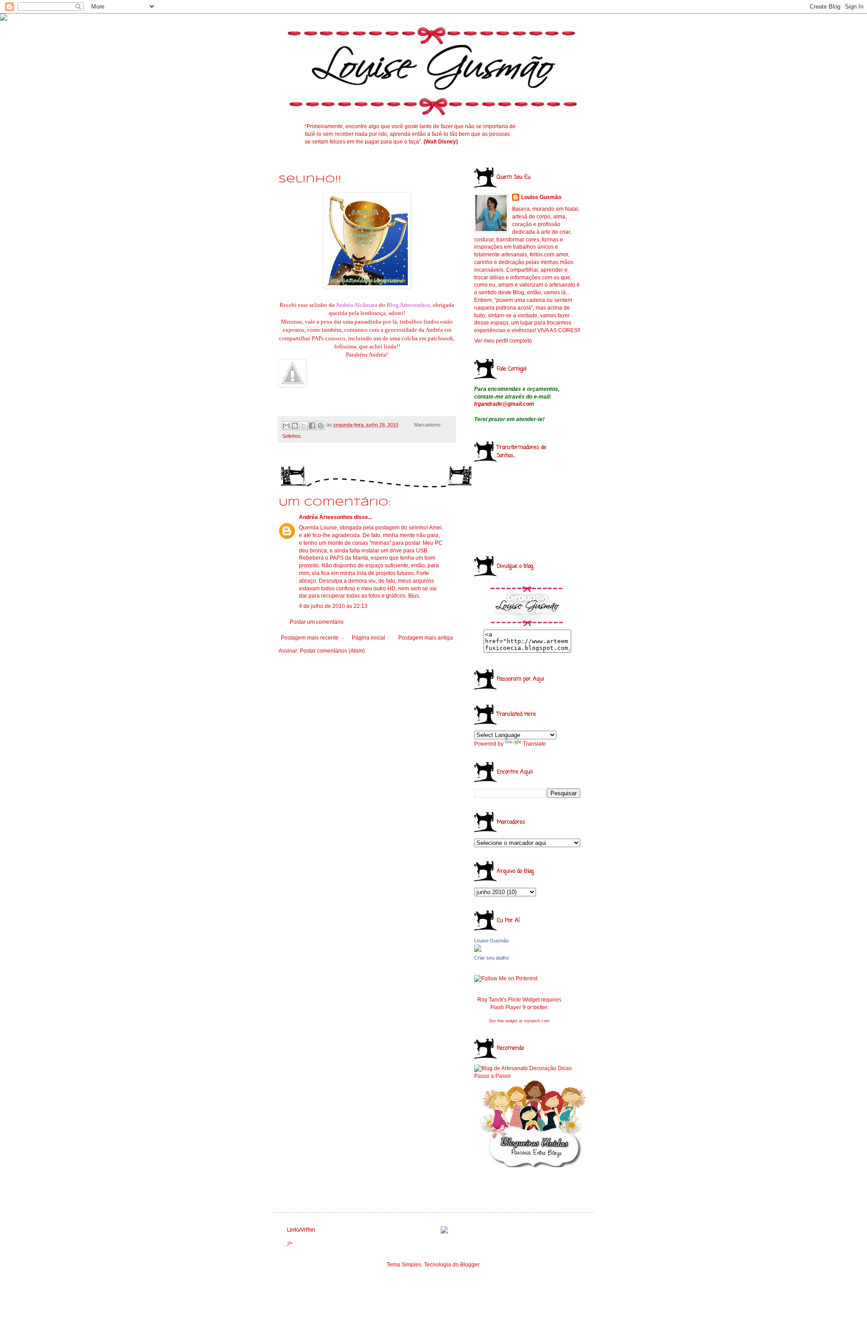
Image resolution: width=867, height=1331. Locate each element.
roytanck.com (537, 1021)
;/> (290, 1243)
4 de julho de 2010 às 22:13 (333, 606)
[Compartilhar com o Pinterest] (320, 425)
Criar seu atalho (491, 957)
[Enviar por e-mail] (286, 425)
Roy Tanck (490, 1000)
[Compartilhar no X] (303, 425)
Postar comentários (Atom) (332, 651)
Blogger (469, 1264)
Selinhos (291, 436)
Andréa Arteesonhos (326, 517)
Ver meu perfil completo (503, 341)
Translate (534, 744)
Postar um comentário (317, 622)
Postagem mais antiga (425, 638)
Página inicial (368, 638)
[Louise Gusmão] (477, 950)
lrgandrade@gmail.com (504, 404)
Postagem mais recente (310, 638)
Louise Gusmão (541, 197)
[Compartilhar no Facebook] (312, 425)
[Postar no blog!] (294, 425)
